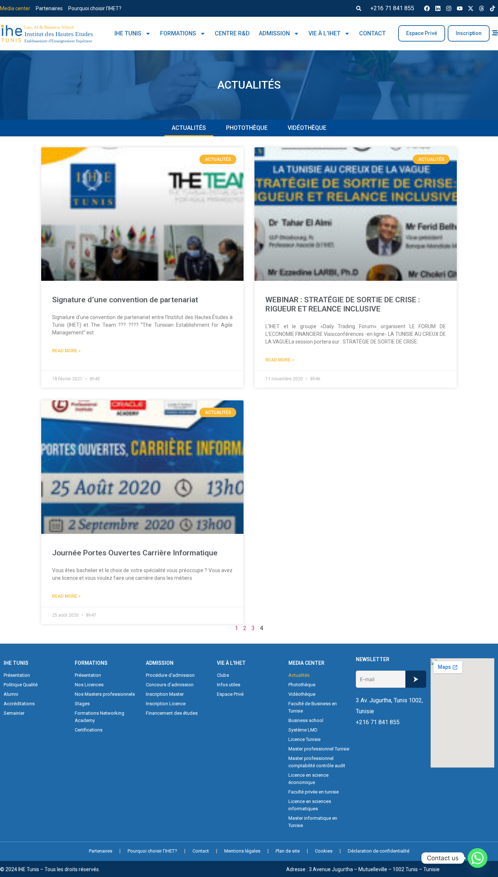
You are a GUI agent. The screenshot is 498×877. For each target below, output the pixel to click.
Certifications (88, 730)
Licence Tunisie (304, 739)
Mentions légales (242, 851)
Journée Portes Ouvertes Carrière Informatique (135, 552)
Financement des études (172, 713)
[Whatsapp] (477, 858)
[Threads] (481, 8)
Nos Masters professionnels (105, 694)
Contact (372, 33)
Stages (82, 703)
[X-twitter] (470, 8)
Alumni (11, 694)
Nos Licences (89, 684)
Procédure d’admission (170, 675)
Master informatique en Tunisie (312, 821)
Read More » (66, 350)
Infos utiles (228, 684)
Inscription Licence (166, 703)
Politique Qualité (21, 684)
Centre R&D (232, 33)
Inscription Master (165, 694)
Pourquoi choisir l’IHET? (94, 8)
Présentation (17, 675)
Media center (15, 8)
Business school (305, 720)
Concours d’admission (170, 684)
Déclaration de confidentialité (378, 851)
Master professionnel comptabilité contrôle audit (316, 762)
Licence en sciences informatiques (309, 805)
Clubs (223, 675)
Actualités (189, 127)
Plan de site (288, 851)
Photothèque (247, 127)
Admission (274, 33)
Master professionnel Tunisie (318, 749)
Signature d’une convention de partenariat (125, 299)
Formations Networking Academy (99, 716)
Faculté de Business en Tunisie (312, 707)
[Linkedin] (437, 8)
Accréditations (19, 703)
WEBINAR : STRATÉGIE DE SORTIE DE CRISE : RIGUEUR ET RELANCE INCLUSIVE (342, 304)
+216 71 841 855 (392, 8)
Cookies (323, 851)
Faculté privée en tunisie (313, 792)
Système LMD (303, 730)
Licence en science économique (308, 778)
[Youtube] (459, 8)
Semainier (14, 713)
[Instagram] (448, 8)
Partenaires (49, 8)
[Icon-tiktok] (492, 8)
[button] (358, 8)
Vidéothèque (307, 127)
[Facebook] (426, 8)
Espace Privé (230, 694)
